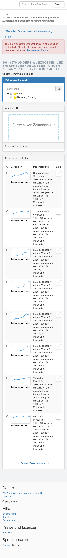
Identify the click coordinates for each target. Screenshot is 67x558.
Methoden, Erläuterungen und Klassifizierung (28, 31)
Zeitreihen (16, 166)
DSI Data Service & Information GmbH (22, 493)
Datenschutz (8, 520)
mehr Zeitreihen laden (34, 463)
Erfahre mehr (9, 513)
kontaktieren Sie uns (37, 50)
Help (8, 36)
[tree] (33, 95)
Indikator (21, 93)
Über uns (7, 496)
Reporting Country (26, 97)
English (6, 545)
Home (5, 14)
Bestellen (7, 532)
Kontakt (6, 517)
